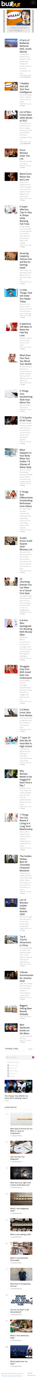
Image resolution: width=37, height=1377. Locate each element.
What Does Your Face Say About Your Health (26, 359)
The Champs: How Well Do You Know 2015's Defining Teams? (16, 1097)
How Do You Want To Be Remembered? (19, 1310)
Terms (20, 1373)
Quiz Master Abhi (26, 77)
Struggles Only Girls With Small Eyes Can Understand (26, 672)
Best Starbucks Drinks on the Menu (25, 1029)
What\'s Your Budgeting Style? (19, 1209)
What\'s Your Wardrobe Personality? (19, 1259)
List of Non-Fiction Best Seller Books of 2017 (26, 116)
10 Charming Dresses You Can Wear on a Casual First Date (26, 586)
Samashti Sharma (17, 1136)
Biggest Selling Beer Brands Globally (26, 1010)
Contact (9, 1373)
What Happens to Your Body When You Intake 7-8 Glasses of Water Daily (25, 458)
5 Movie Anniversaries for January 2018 (26, 976)
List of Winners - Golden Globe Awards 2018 (24, 907)
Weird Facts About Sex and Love (26, 176)
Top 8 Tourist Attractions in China (25, 941)
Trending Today (18, 1048)
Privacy (15, 1373)
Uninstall (19, 1376)
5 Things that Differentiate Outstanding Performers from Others (26, 499)
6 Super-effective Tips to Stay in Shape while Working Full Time (26, 215)
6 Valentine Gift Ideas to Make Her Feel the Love (26, 329)
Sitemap (12, 1376)
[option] (18, 21)
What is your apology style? (20, 1234)
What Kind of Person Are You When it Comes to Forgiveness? (21, 1130)
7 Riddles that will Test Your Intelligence (26, 88)
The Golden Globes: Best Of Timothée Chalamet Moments (26, 863)
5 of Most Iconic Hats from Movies (26, 712)
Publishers (5, 1376)
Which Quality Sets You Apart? (19, 1362)
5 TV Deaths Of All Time (26, 419)
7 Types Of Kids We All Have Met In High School (26, 742)
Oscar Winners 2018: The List (25, 154)
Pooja (23, 105)
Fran (7, 1101)
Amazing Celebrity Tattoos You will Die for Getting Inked (26, 260)
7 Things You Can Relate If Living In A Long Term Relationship (26, 822)
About (4, 1373)
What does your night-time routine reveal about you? (20, 1183)
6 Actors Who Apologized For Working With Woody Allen (26, 627)
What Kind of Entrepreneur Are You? (20, 1285)
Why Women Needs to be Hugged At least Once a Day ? (26, 778)
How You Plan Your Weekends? (17, 1158)
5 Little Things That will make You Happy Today (26, 295)
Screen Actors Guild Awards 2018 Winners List (26, 543)
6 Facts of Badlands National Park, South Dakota (26, 46)
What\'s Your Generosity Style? (19, 1336)
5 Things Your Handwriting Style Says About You (26, 396)
